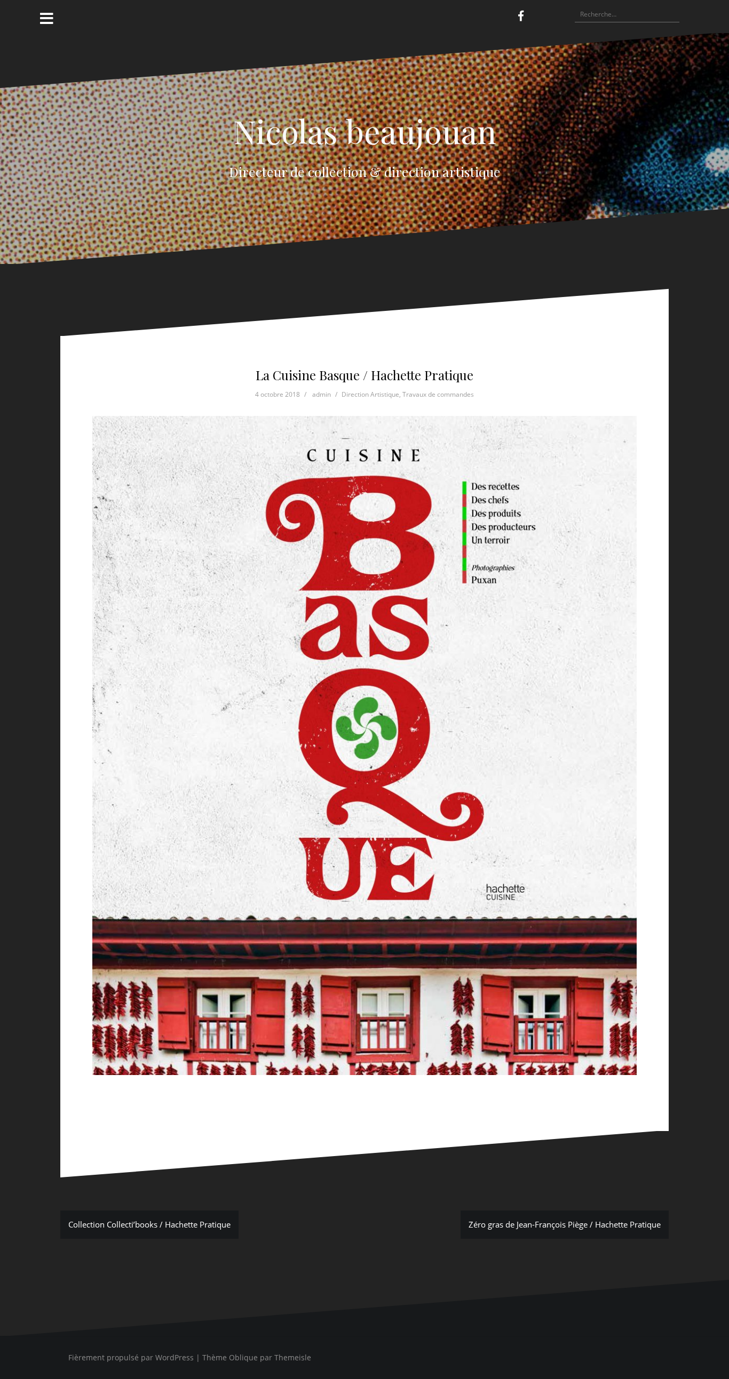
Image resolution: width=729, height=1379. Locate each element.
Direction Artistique (370, 394)
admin (321, 394)
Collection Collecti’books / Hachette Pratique (149, 1224)
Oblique (243, 1357)
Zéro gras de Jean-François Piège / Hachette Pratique (565, 1224)
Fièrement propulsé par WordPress (131, 1357)
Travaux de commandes (438, 394)
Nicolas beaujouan (364, 130)
